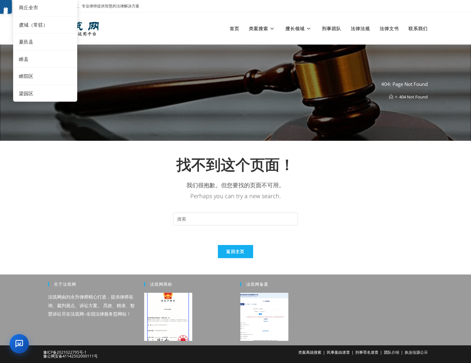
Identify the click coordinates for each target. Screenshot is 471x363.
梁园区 (26, 93)
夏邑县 (26, 41)
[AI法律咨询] (19, 343)
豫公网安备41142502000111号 (70, 356)
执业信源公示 (416, 352)
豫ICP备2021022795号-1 (65, 352)
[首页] (391, 97)
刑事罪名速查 (366, 352)
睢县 (24, 59)
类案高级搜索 (309, 352)
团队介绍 (391, 352)
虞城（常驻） (33, 24)
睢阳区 (26, 76)
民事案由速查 (338, 352)
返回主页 (235, 251)
